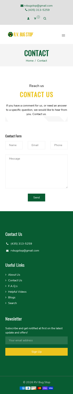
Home (29, 61)
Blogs (11, 297)
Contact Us (15, 280)
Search (12, 303)
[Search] (45, 18)
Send (36, 197)
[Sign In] (28, 18)
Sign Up (37, 352)
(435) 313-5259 (38, 10)
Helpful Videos (17, 292)
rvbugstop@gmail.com (38, 6)
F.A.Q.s (13, 286)
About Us (14, 275)
